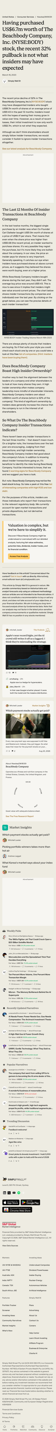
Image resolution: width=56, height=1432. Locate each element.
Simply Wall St (14, 81)
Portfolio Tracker (9, 1305)
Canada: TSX (7, 1285)
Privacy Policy (8, 1417)
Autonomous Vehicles (38, 1285)
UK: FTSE (6, 1270)
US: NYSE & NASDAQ (11, 1265)
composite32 (13, 1013)
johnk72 (11, 1151)
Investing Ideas (8, 1315)
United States (8, 17)
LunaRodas (13, 1045)
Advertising (34, 1310)
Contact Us (33, 1320)
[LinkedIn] (4, 1193)
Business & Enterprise (38, 1348)
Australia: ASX (8, 1275)
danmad (12, 1031)
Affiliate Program (36, 1343)
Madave (12, 1139)
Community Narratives (11, 1320)
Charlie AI (33, 1353)
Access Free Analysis (19, 556)
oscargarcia (13, 1070)
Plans (31, 1305)
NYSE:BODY (38, 101)
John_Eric (12, 954)
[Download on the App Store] (11, 1203)
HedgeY (11, 989)
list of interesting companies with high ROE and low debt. (27, 487)
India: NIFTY (7, 1280)
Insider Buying (35, 1275)
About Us (33, 1315)
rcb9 (10, 971)
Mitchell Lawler (14, 840)
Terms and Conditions (11, 1413)
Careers (32, 1326)
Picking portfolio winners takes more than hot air (26, 848)
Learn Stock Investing (38, 1338)
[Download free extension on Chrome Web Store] (17, 1210)
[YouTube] (14, 1193)
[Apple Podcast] (23, 1193)
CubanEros (13, 1087)
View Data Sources (10, 1246)
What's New (7, 1331)
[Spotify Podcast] (19, 1193)
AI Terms (6, 1421)
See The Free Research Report (20, 816)
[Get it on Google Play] (30, 1203)
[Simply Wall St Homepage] (14, 1179)
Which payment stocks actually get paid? (26, 834)
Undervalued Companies (39, 1265)
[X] (9, 1193)
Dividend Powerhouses (38, 1270)
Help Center (34, 1333)
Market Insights (8, 1326)
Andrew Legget (14, 856)
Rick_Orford (13, 936)
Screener (6, 1310)
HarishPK (12, 1126)
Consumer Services (25, 17)
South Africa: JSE (9, 1290)
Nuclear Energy (35, 1280)
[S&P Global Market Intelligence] (11, 1225)
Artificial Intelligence (37, 1290)
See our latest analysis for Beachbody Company (27, 148)
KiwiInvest (12, 1102)
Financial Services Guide (12, 1409)
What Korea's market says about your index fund (27, 864)
